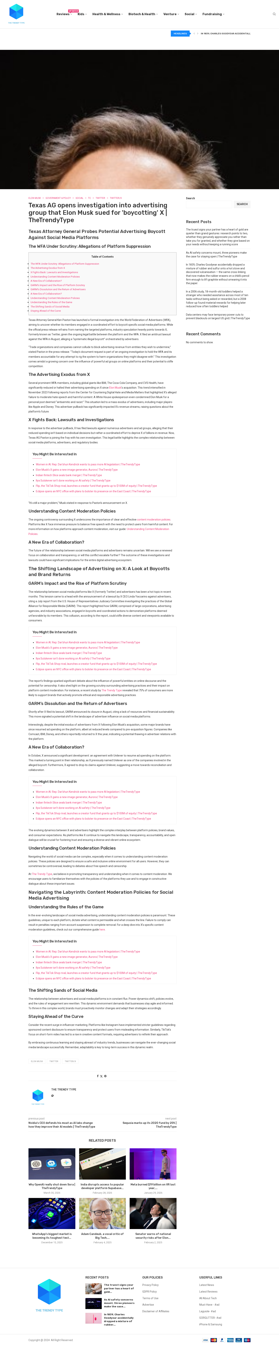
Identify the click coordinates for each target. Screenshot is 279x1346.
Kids (81, 14)
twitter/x (70, 1061)
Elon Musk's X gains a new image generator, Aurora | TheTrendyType (77, 469)
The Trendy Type (112, 690)
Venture (170, 14)
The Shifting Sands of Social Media (50, 306)
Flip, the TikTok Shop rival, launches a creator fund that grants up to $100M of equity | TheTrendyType (96, 485)
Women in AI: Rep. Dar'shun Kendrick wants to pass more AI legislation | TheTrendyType (88, 464)
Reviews (64, 13)
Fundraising (212, 14)
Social (189, 14)
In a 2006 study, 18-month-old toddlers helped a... (233, 33)
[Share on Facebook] (98, 1076)
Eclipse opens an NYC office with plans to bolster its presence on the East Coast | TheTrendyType (93, 491)
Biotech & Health (141, 14)
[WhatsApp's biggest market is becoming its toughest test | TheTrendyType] (51, 1213)
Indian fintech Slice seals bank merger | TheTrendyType (69, 475)
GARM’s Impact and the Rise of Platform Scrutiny (58, 285)
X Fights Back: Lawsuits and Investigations (54, 272)
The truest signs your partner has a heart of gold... (119, 1288)
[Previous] (194, 34)
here (102, 929)
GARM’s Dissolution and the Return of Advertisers (58, 289)
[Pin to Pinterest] (105, 1076)
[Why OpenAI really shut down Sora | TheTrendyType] (51, 1163)
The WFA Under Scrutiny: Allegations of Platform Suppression (65, 263)
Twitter (53, 1061)
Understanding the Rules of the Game (51, 302)
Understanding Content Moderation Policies (55, 276)
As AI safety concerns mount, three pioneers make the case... (119, 1303)
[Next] (197, 34)
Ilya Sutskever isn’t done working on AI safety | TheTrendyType (73, 480)
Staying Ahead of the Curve (46, 310)
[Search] (274, 14)
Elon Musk (115, 387)
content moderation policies (153, 519)
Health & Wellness (106, 14)
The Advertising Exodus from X (48, 268)
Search (190, 198)
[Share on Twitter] (101, 1076)
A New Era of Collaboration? (46, 280)
